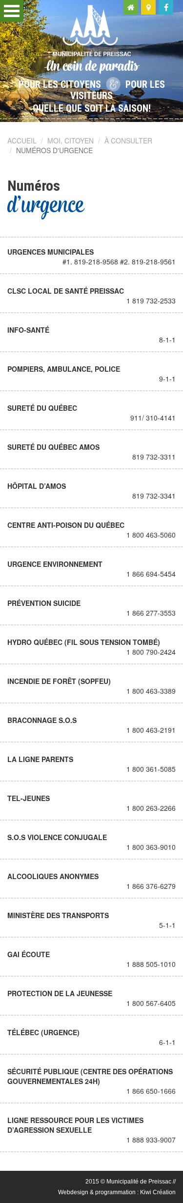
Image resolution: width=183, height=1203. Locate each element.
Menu (11, 11)
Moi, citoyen (70, 140)
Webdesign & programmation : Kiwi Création (117, 1192)
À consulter (128, 140)
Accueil (22, 140)
